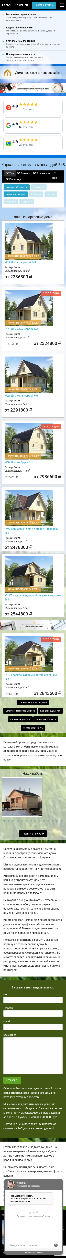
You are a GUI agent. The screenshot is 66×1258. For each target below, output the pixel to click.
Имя (5, 994)
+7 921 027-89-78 (15, 5)
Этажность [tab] (43, 173)
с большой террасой (16, 194)
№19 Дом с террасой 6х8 (20, 262)
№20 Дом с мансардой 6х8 (22, 329)
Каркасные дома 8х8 (20, 719)
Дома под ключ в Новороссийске (38, 73)
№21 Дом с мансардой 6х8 (22, 395)
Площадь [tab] (15, 179)
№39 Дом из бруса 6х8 (19, 462)
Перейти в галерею (32, 833)
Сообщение (9, 1035)
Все (54, 177)
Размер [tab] (25, 173)
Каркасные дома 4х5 (50, 711)
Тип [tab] (11, 173)
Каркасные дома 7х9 (33, 728)
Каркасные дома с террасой (33, 702)
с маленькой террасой (16, 187)
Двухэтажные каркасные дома (20, 711)
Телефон (8, 1008)
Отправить (12, 1080)
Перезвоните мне (44, 5)
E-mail (6, 1021)
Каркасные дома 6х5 (46, 719)
